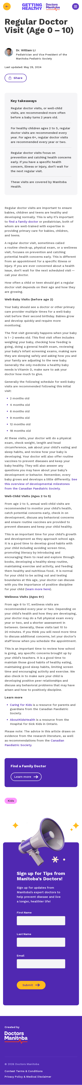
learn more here (38, 589)
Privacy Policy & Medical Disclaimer (28, 1076)
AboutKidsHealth (22, 719)
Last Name (24, 934)
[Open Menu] (75, 6)
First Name (24, 912)
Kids (11, 801)
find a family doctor (23, 221)
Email (20, 955)
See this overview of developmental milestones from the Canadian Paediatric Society (41, 483)
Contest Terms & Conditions (24, 1071)
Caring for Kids (21, 705)
